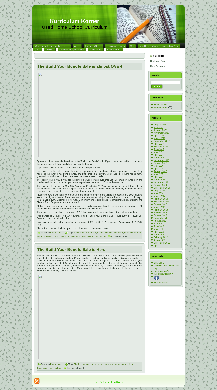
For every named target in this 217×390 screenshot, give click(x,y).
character (92, 233)
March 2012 (159, 234)
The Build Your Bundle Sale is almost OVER (79, 66)
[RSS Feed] (37, 381)
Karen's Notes (56, 233)
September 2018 (162, 141)
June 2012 (159, 226)
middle (82, 236)
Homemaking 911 (162, 271)
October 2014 (160, 185)
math (52, 368)
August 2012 (160, 221)
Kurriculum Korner (74, 21)
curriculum (118, 233)
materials (74, 236)
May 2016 (158, 166)
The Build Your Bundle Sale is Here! (72, 249)
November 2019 (161, 133)
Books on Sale (161, 104)
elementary (129, 233)
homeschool (63, 236)
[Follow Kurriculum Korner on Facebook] (156, 280)
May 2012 (158, 229)
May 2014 (158, 193)
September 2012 (162, 218)
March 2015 (159, 179)
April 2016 (159, 168)
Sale (89, 236)
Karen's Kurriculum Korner (108, 382)
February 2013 (161, 210)
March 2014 (159, 196)
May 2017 (158, 152)
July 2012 (158, 223)
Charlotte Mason (105, 233)
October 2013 (160, 204)
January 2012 (160, 240)
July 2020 (158, 127)
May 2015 (158, 174)
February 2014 (161, 199)
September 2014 (162, 188)
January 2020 (160, 130)
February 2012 (161, 237)
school (95, 236)
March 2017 (159, 157)
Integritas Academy (163, 274)
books (76, 233)
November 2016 (161, 160)
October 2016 (160, 163)
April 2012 (159, 232)
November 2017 (161, 146)
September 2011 (162, 243)
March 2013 (159, 207)
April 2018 (159, 144)
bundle (83, 233)
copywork (94, 364)
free (126, 364)
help (131, 364)
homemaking (50, 236)
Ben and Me (160, 263)
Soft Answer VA (161, 282)
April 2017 (159, 155)
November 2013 (161, 201)
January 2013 (160, 212)
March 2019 (159, 138)
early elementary (116, 364)
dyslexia (103, 364)
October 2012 (160, 215)
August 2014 (160, 190)
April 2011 (158, 245)
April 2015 (159, 177)
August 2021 (160, 124)
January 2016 (160, 171)
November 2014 (161, 182)
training (102, 236)
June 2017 (159, 149)
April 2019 (159, 135)
